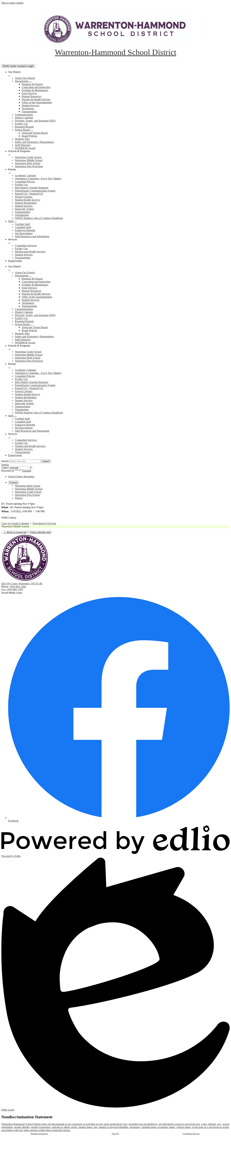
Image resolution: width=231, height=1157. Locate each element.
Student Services (30, 105)
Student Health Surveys (27, 199)
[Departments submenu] (30, 82)
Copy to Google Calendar (15, 523)
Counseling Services (26, 245)
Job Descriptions (24, 233)
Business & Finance (32, 84)
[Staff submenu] (15, 222)
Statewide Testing (24, 209)
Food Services (29, 93)
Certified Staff (22, 224)
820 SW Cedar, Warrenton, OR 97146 (21, 583)
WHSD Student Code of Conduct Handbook (39, 218)
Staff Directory (23, 145)
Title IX (115, 1133)
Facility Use (21, 123)
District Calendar (24, 117)
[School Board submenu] (31, 130)
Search (5, 461)
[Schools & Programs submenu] (9, 155)
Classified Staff (23, 227)
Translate (26, 470)
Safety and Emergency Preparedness (34, 142)
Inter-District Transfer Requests (31, 187)
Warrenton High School (27, 163)
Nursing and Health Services (30, 251)
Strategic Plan (22, 139)
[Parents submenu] (9, 173)
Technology (28, 108)
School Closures (23, 196)
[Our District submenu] (9, 75)
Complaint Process (25, 181)
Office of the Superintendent (37, 102)
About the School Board (35, 132)
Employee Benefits (25, 230)
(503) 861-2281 (17, 586)
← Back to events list (15, 532)
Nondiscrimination (39, 1133)
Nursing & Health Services (36, 99)
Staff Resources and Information (32, 236)
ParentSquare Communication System (35, 190)
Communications (24, 114)
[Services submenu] (9, 243)
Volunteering (22, 215)
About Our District (25, 78)
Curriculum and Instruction (36, 87)
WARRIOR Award (25, 148)
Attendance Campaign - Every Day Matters (38, 178)
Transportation (29, 111)
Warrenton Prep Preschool (29, 166)
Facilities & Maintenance (35, 90)
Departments (21, 81)
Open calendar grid (40, 532)
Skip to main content (12, 2)
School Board (22, 129)
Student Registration (26, 202)
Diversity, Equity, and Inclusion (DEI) (35, 120)
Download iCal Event (44, 523)
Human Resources (31, 96)
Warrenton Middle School (28, 160)
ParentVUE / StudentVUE (29, 193)
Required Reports (24, 126)
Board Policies (29, 135)
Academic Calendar (25, 175)
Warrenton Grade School (28, 157)
